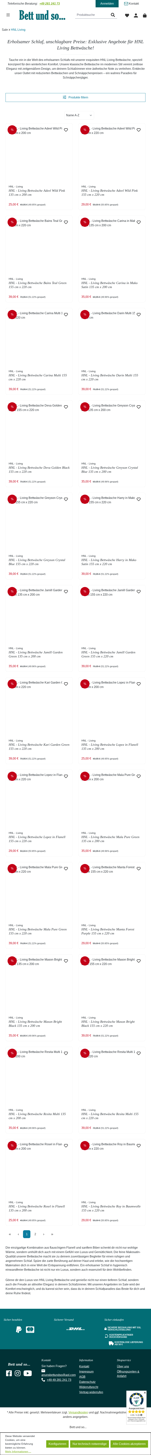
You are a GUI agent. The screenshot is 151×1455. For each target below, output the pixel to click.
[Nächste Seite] (43, 1234)
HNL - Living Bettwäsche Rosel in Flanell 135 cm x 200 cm (37, 1206)
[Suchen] (113, 15)
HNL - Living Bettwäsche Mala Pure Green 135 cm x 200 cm (110, 837)
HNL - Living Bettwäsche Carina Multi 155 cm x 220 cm (38, 375)
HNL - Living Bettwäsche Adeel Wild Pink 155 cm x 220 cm (109, 190)
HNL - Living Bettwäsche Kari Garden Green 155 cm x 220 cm (39, 744)
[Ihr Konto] (135, 15)
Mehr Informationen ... (18, 1451)
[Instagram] (18, 1374)
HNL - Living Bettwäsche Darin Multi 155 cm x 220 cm (109, 375)
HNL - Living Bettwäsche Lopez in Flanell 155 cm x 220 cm (37, 837)
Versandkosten (78, 1412)
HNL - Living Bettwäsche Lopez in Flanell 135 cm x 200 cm (109, 744)
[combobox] (92, 15)
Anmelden (107, 3)
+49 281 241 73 (49, 3)
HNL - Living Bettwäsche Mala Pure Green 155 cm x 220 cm (38, 929)
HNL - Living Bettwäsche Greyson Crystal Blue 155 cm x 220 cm (37, 560)
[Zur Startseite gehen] (45, 15)
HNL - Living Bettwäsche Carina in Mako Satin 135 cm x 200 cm (109, 283)
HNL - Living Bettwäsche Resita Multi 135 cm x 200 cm (37, 1114)
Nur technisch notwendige (90, 1443)
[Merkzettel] (127, 15)
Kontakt (133, 3)
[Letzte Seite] (52, 1234)
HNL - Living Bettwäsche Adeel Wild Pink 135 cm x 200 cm (37, 190)
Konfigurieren (57, 1443)
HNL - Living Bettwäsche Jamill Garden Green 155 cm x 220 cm (108, 652)
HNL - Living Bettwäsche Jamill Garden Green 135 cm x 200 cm (36, 652)
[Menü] (8, 15)
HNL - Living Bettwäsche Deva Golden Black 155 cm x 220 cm (39, 467)
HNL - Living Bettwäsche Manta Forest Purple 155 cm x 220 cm (107, 929)
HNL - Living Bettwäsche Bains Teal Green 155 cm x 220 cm (37, 283)
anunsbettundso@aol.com (58, 1374)
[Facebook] (9, 1374)
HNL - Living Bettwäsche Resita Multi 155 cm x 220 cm (109, 1114)
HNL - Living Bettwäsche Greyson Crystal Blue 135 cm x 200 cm (109, 467)
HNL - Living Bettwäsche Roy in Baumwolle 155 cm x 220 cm (111, 1206)
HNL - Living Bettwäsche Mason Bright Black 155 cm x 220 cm (108, 1022)
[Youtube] (28, 1374)
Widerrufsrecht (88, 1387)
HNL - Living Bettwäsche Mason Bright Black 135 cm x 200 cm (35, 1022)
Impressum (86, 1371)
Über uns (123, 1366)
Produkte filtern (78, 97)
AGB (82, 1376)
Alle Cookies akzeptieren (129, 1443)
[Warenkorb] (144, 15)
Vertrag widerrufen (91, 1392)
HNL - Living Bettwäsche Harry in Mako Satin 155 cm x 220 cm (108, 560)
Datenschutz (87, 1381)
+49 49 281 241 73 (59, 1379)
